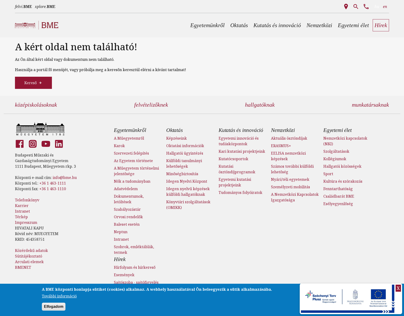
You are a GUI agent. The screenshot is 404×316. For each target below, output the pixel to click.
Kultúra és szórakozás (342, 181)
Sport (328, 173)
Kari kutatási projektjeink (242, 151)
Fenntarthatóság (338, 188)
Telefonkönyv (27, 200)
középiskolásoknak (36, 105)
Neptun (120, 231)
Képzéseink (176, 138)
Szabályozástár (127, 209)
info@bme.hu (65, 177)
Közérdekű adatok (31, 250)
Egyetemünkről (130, 130)
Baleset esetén (127, 224)
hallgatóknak (260, 105)
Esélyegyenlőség (338, 203)
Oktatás (174, 130)
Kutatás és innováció (241, 130)
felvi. (23, 6)
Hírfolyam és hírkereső (134, 267)
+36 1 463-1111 (52, 183)
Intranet (22, 211)
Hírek (120, 259)
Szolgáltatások (336, 151)
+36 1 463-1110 (52, 188)
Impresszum (26, 222)
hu (377, 6)
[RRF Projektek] (348, 299)
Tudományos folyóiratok (240, 192)
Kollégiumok (334, 158)
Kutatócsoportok (233, 158)
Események (124, 274)
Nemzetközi (283, 130)
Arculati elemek (29, 261)
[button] (207, 25)
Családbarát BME (338, 196)
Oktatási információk (185, 145)
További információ (59, 295)
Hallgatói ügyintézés (184, 153)
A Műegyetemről (129, 138)
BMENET (23, 267)
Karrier (22, 205)
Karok (119, 145)
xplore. (45, 6)
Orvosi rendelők (128, 216)
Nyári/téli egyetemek (290, 179)
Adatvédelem (126, 188)
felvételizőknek (151, 105)
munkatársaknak (370, 105)
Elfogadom (53, 306)
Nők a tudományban (132, 181)
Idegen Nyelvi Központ (186, 181)
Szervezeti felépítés (131, 153)
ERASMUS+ (281, 145)
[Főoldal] (40, 128)
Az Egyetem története (133, 160)
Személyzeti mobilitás (290, 186)
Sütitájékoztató (28, 256)
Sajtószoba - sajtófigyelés (136, 282)
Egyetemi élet (337, 130)
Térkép (21, 216)
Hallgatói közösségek (342, 166)
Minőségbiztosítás (182, 173)
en (385, 6)
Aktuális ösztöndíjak (289, 138)
